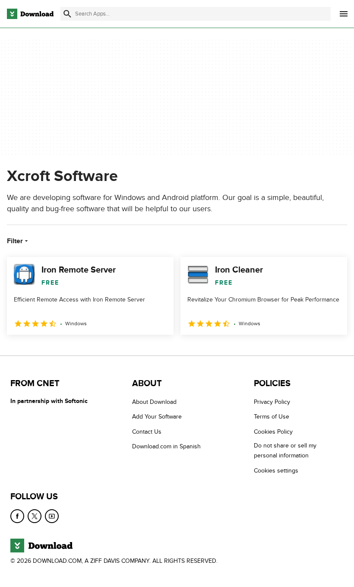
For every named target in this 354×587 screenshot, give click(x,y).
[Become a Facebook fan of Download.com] (17, 516)
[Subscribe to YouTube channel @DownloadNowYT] (52, 516)
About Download (154, 402)
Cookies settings (276, 470)
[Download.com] (30, 14)
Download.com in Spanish (166, 446)
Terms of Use (271, 417)
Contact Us (146, 431)
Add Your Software (157, 417)
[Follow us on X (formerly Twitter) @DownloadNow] (34, 516)
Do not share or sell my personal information (285, 450)
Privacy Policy (272, 402)
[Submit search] (67, 14)
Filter (15, 241)
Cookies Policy (273, 431)
